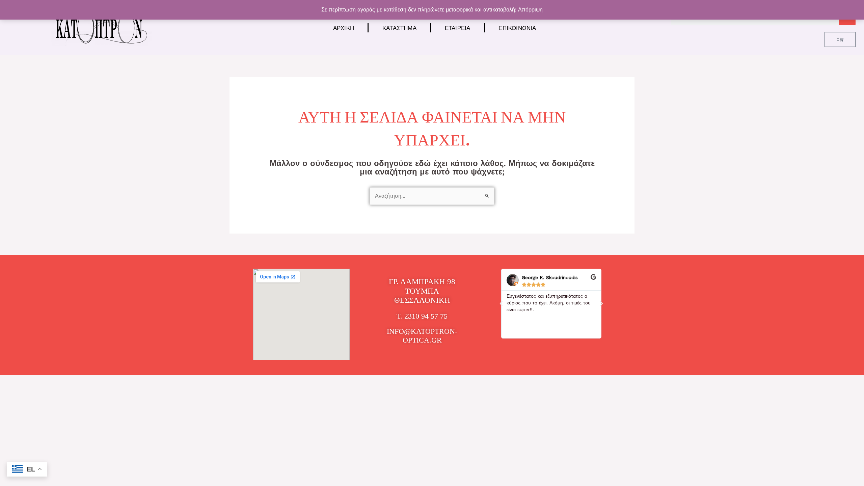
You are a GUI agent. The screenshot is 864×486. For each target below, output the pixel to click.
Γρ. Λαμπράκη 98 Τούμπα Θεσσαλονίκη (422, 290)
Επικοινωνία (517, 28)
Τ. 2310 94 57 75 (422, 316)
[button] (501, 303)
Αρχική (343, 28)
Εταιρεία (457, 28)
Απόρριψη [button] (530, 9)
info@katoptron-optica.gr (422, 335)
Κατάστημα (399, 28)
